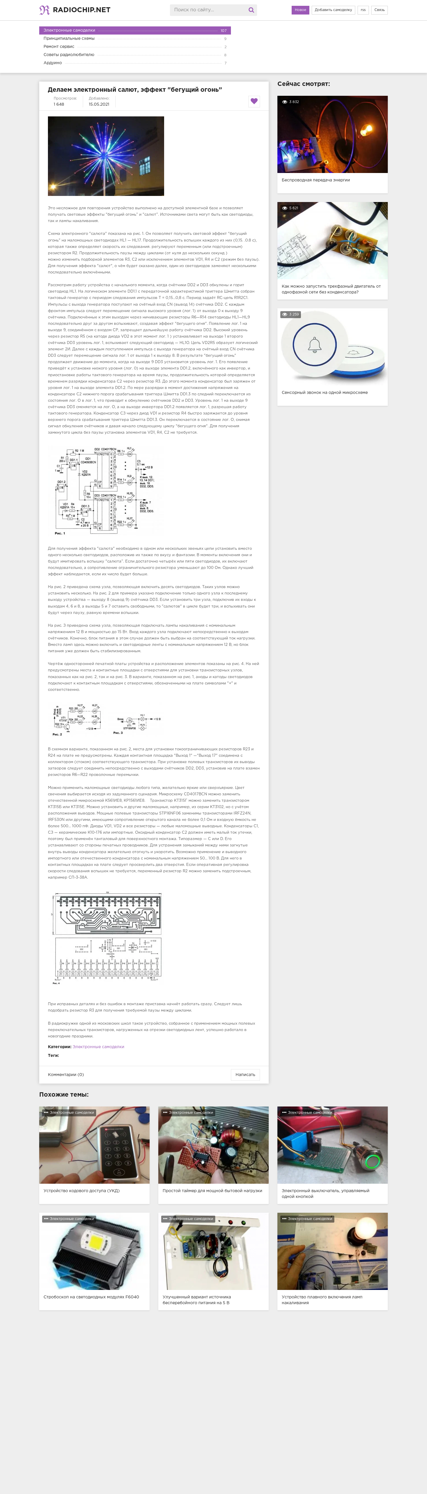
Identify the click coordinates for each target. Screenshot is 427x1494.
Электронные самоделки (98, 1047)
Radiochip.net (82, 10)
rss (363, 10)
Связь (379, 10)
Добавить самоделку (333, 10)
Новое (300, 10)
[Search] (251, 10)
